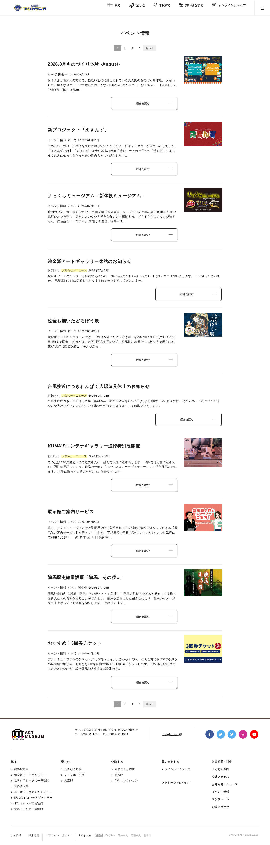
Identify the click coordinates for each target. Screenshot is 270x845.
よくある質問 (220, 769)
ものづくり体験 (125, 769)
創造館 (119, 774)
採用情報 (34, 835)
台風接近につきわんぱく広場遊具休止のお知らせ (99, 386)
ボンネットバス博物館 (28, 803)
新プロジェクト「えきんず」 (78, 129)
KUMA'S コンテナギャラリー (33, 797)
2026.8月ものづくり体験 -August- (84, 63)
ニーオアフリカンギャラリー (33, 791)
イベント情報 (220, 791)
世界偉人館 (21, 786)
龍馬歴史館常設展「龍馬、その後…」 (87, 577)
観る (118, 5)
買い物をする (194, 5)
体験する (165, 5)
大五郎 (68, 780)
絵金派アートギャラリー (30, 774)
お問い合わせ (220, 806)
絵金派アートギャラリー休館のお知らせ (90, 261)
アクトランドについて (176, 782)
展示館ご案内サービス (71, 511)
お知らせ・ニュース (225, 784)
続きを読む (143, 103)
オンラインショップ (232, 5)
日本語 (98, 835)
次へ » (149, 48)
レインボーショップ (178, 769)
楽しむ (140, 5)
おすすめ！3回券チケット (75, 642)
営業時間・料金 (222, 761)
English (110, 835)
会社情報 (16, 835)
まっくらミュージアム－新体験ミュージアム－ (97, 195)
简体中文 (123, 835)
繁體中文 (136, 835)
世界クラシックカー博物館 (31, 780)
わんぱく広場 (73, 769)
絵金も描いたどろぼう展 (73, 320)
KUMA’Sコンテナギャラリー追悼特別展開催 (94, 445)
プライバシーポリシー (59, 835)
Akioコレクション (126, 780)
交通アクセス (220, 776)
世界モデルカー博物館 (28, 808)
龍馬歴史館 (21, 769)
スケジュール (220, 799)
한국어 (147, 835)
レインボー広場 (74, 774)
